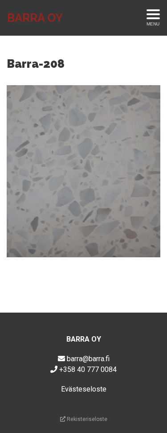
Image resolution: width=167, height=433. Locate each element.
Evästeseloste (83, 389)
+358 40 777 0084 (88, 369)
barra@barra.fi (88, 359)
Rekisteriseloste (86, 419)
